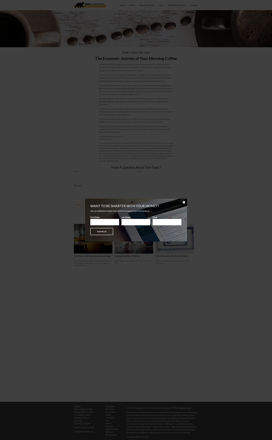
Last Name (126, 217)
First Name (95, 217)
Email (155, 217)
